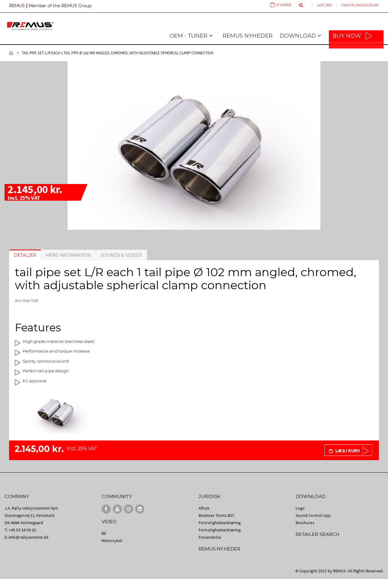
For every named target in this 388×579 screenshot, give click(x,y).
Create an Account (360, 5)
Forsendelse (210, 537)
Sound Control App (313, 515)
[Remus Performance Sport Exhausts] (30, 26)
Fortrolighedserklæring (220, 522)
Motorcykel (112, 540)
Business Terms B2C (217, 515)
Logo (300, 508)
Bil (104, 533)
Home (11, 53)
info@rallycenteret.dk (28, 537)
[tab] (25, 255)
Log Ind (324, 5)
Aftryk (204, 508)
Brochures (305, 522)
